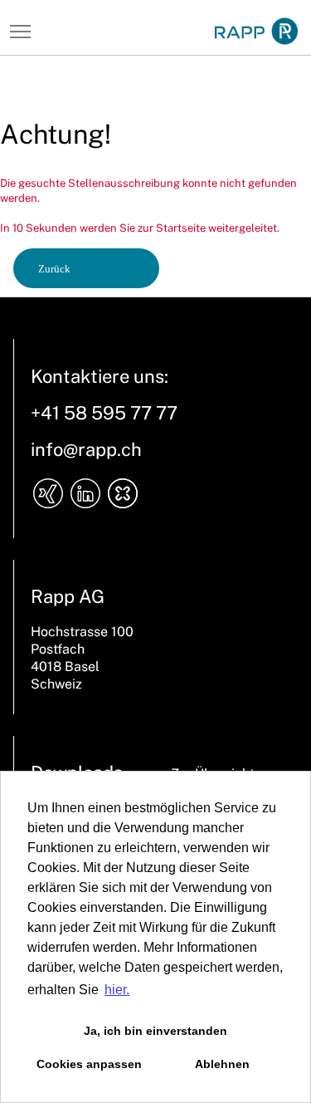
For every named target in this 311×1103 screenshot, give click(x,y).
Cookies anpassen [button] (89, 1064)
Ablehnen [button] (222, 1064)
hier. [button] (116, 990)
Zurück (54, 269)
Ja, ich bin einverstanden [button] (155, 1030)
